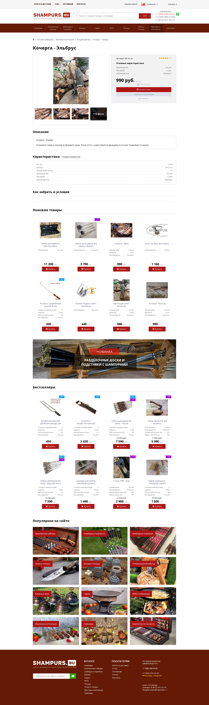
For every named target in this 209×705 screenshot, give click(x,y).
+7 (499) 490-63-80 (165, 16)
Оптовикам (68, 4)
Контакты (81, 4)
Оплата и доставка (42, 4)
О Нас (57, 4)
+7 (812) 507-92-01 (165, 20)
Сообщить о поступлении (144, 94)
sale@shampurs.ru (150, 663)
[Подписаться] (73, 676)
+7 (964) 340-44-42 (165, 14)
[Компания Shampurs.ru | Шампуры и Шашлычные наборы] (33, 39)
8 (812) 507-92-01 (159, 687)
